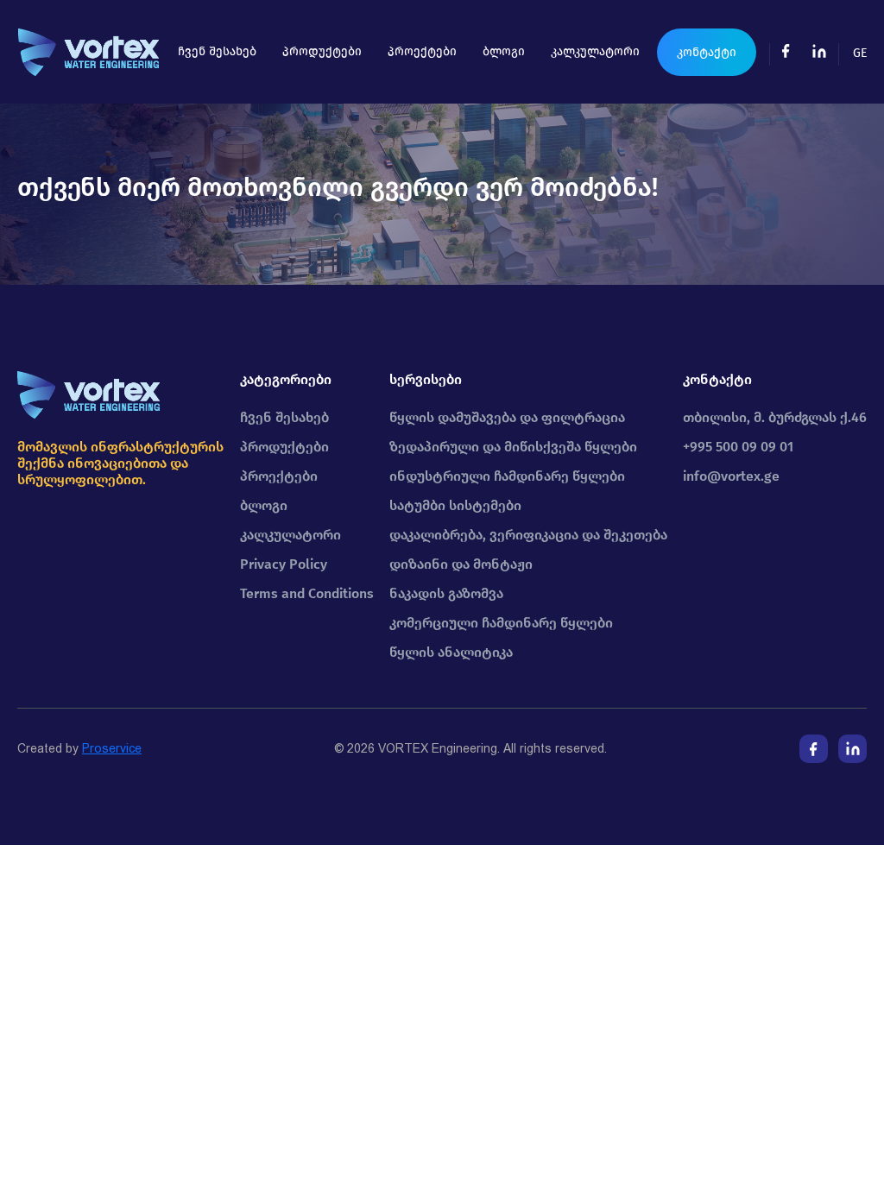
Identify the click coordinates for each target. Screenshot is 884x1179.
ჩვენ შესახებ (217, 51)
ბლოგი (504, 51)
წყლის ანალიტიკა (451, 652)
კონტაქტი (706, 52)
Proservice (112, 748)
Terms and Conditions (307, 593)
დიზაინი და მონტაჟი (461, 564)
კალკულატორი (595, 51)
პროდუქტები (322, 51)
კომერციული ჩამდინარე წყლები (501, 623)
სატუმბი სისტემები (455, 505)
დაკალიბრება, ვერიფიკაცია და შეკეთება (528, 534)
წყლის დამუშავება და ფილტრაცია (507, 417)
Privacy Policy (283, 564)
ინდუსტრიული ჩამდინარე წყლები (507, 476)
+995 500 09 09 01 (738, 446)
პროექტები (422, 51)
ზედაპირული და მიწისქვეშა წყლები (513, 446)
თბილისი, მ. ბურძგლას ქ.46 (775, 417)
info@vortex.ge (731, 476)
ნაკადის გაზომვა (446, 593)
